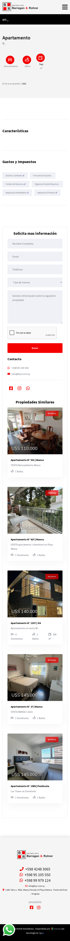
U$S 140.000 (25, 612)
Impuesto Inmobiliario (17, 192)
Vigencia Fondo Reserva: (47, 184)
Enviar (35, 348)
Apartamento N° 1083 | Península (30, 786)
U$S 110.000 (25, 449)
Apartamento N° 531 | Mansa (27, 460)
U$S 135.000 (25, 528)
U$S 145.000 (25, 695)
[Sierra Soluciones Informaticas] (41, 933)
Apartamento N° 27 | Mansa (26, 706)
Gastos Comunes (15, 175)
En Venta (52, 413)
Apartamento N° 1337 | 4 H (26, 623)
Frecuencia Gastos (42, 175)
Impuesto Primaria (47, 192)
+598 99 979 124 (36, 880)
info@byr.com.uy (20, 373)
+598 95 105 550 (20, 368)
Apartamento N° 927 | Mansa (27, 539)
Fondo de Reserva (16, 184)
